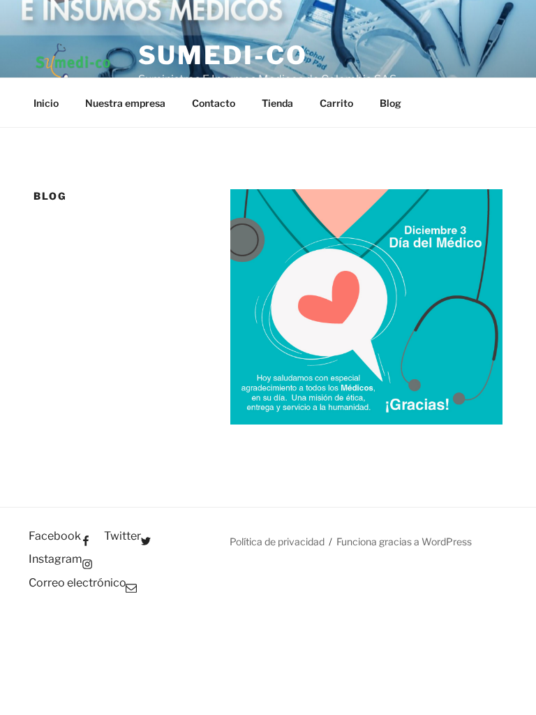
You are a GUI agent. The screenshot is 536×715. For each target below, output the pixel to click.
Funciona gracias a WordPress (404, 541)
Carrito (336, 103)
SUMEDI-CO (223, 55)
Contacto (213, 103)
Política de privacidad (277, 541)
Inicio (46, 103)
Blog (390, 103)
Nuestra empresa (125, 103)
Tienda (277, 103)
